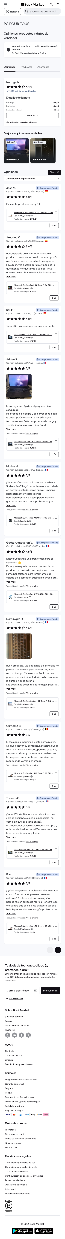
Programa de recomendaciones (21, 1079)
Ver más (11, 276)
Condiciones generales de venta (21, 1167)
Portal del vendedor (15, 1106)
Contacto (9, 1051)
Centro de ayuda (13, 1055)
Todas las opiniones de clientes (20, 1138)
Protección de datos (15, 1180)
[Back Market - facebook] (21, 1035)
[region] (32, 151)
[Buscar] (26, 11)
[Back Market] (32, 4)
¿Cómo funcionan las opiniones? (23, 122)
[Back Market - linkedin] (14, 1035)
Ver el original (32, 433)
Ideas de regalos (13, 1143)
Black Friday (11, 1147)
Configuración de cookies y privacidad (24, 1175)
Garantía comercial (14, 1083)
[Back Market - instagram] (7, 1035)
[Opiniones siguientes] (58, 950)
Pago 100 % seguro (14, 1110)
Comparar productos (15, 1134)
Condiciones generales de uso (20, 1162)
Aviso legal (10, 1189)
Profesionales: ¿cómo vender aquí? (22, 1101)
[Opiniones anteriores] (50, 950)
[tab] (9, 66)
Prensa (8, 1021)
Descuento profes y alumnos (19, 1097)
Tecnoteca (10, 1129)
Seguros (9, 1088)
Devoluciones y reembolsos (19, 1064)
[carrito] (58, 4)
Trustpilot (10, 1029)
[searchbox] (45, 11)
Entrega (9, 1059)
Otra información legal (16, 1184)
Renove (8, 1092)
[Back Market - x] (28, 1035)
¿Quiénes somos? (14, 1016)
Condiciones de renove (16, 1171)
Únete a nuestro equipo (17, 1025)
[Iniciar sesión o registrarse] (51, 4)
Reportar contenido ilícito (17, 1193)
